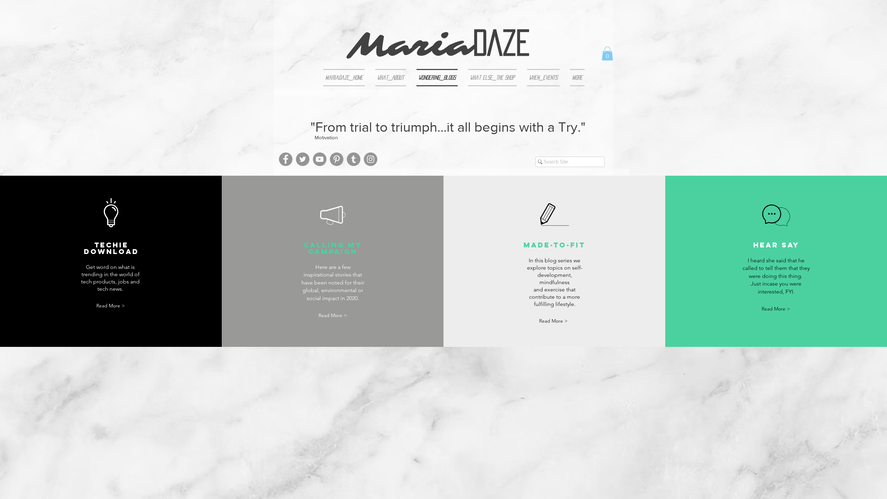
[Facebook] (285, 159)
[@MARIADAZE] (370, 159)
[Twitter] (302, 159)
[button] (607, 53)
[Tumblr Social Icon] (353, 159)
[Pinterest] (336, 159)
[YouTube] (319, 159)
